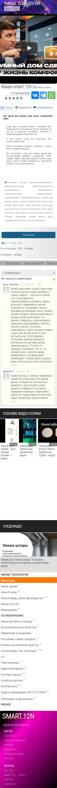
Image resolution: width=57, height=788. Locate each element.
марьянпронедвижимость (41, 182)
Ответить (14, 365)
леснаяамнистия (45, 190)
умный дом (39, 220)
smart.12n (18, 716)
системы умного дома (14, 205)
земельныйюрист (44, 194)
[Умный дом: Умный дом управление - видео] (27, 431)
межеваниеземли (12, 197)
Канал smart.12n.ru (19, 86)
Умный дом (28, 234)
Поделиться (24, 107)
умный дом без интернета (16, 209)
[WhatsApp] (51, 95)
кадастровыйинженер (14, 186)
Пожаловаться (44, 107)
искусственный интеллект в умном (19, 220)
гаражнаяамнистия (13, 194)
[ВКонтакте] (35, 95)
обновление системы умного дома (34, 216)
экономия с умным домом (16, 213)
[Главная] (1, 263)
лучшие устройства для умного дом (36, 201)
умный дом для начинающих (39, 205)
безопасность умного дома (40, 209)
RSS (54, 279)
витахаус (23, 182)
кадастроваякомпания (42, 186)
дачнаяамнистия (12, 190)
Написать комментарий (19, 278)
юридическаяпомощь (31, 197)
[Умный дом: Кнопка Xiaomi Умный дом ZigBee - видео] (47, 431)
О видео (8, 107)
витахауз (13, 182)
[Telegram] (43, 95)
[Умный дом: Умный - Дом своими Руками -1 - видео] (8, 431)
